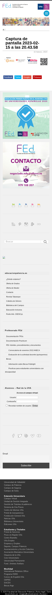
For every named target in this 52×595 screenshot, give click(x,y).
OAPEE (7, 580)
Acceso (43, 594)
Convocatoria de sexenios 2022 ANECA (24, 350)
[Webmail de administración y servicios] (39, 207)
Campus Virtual (10, 498)
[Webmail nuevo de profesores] (26, 207)
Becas (8, 359)
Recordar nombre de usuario (20, 406)
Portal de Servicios (12, 532)
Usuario (13, 397)
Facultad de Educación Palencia (20, 592)
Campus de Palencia (12, 485)
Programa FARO (11, 574)
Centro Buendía (10, 538)
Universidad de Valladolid (14, 482)
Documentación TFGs (14, 336)
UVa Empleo (9, 541)
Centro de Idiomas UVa (13, 510)
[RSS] (14, 226)
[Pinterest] (20, 226)
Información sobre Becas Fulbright (22, 364)
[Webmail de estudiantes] (14, 207)
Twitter (18, 77)
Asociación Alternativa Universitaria (19, 552)
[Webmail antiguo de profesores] (20, 207)
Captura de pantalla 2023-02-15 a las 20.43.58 (22, 43)
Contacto (9, 292)
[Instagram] (26, 226)
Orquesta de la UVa (12, 555)
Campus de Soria (11, 491)
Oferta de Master (12, 288)
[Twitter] (20, 438)
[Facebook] (14, 438)
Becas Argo (9, 586)
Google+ (27, 77)
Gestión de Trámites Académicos (18, 504)
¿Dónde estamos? (13, 279)
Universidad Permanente (14, 561)
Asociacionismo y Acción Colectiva (19, 549)
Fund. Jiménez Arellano (14, 564)
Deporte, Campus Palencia (15, 546)
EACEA (7, 583)
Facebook (8, 77)
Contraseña (11, 401)
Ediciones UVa (10, 524)
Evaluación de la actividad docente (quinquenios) (28, 355)
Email (5, 453)
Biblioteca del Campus (15, 305)
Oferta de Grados (13, 284)
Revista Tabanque (13, 297)
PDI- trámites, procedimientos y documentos (23, 345)
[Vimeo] (33, 438)
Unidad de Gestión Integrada (16, 501)
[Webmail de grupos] (33, 207)
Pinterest (37, 77)
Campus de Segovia (12, 488)
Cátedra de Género (13, 301)
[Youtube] (39, 438)
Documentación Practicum (16, 341)
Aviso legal (40, 592)
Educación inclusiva (14, 310)
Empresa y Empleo (12, 543)
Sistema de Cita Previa (13, 507)
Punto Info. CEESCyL (14, 314)
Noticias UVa (9, 518)
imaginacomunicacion (28, 594)
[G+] (33, 226)
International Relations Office (16, 571)
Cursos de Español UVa (14, 577)
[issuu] (26, 438)
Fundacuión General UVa (14, 516)
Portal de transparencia (13, 513)
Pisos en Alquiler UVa (13, 535)
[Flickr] (39, 226)
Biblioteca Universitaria (13, 521)
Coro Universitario (11, 558)
